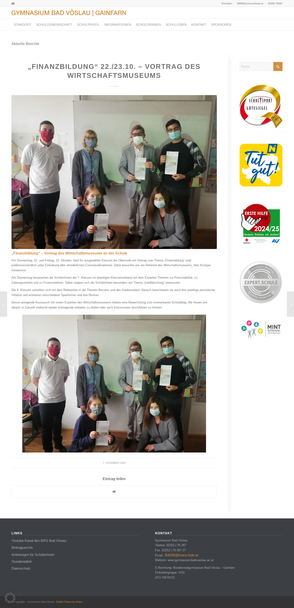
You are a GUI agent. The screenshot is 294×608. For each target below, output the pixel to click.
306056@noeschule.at (250, 3)
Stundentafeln (21, 561)
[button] (10, 598)
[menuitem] (250, 3)
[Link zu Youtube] (12, 3)
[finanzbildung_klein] (114, 172)
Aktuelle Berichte (25, 44)
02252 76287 (275, 3)
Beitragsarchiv (22, 547)
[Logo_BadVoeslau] (68, 12)
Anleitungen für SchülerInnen (32, 555)
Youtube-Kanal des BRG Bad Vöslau (38, 541)
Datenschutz (21, 568)
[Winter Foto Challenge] (290, 304)
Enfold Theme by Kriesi (69, 601)
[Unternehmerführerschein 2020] (3, 304)
